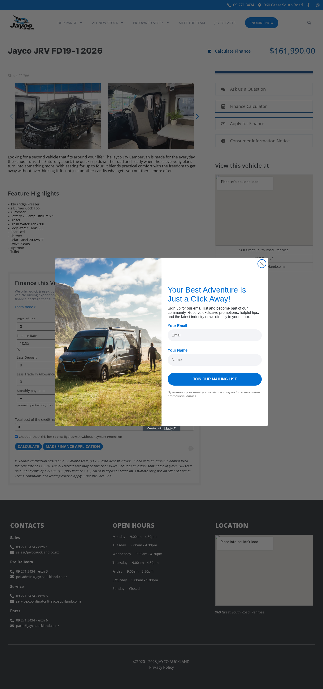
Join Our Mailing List (215, 379)
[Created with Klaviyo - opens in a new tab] (161, 428)
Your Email (177, 326)
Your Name (178, 350)
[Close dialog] (262, 263)
